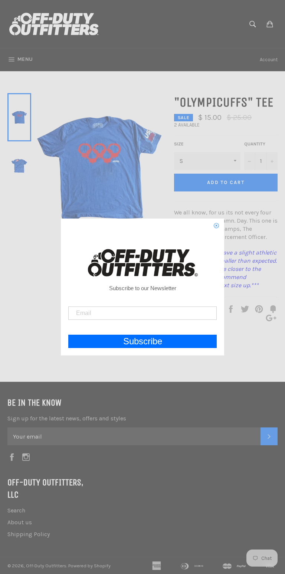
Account (269, 59)
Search (16, 510)
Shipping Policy (28, 534)
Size (179, 144)
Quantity (254, 144)
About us (19, 522)
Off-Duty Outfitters (46, 565)
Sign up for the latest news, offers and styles (66, 418)
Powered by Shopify (89, 565)
